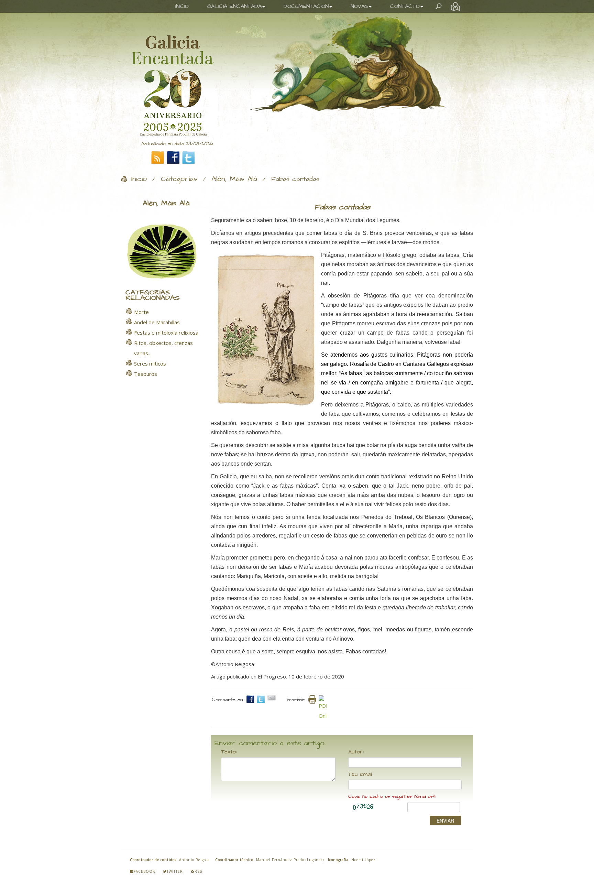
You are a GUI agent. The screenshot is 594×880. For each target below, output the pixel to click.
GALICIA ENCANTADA (234, 6)
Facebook (144, 871)
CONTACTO (405, 6)
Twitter (175, 871)
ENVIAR (445, 820)
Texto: (229, 752)
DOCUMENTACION (306, 6)
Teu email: (360, 774)
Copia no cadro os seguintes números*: (392, 796)
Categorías (179, 179)
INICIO (182, 6)
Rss (198, 871)
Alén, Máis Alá (234, 179)
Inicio (139, 179)
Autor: (356, 752)
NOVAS (359, 6)
